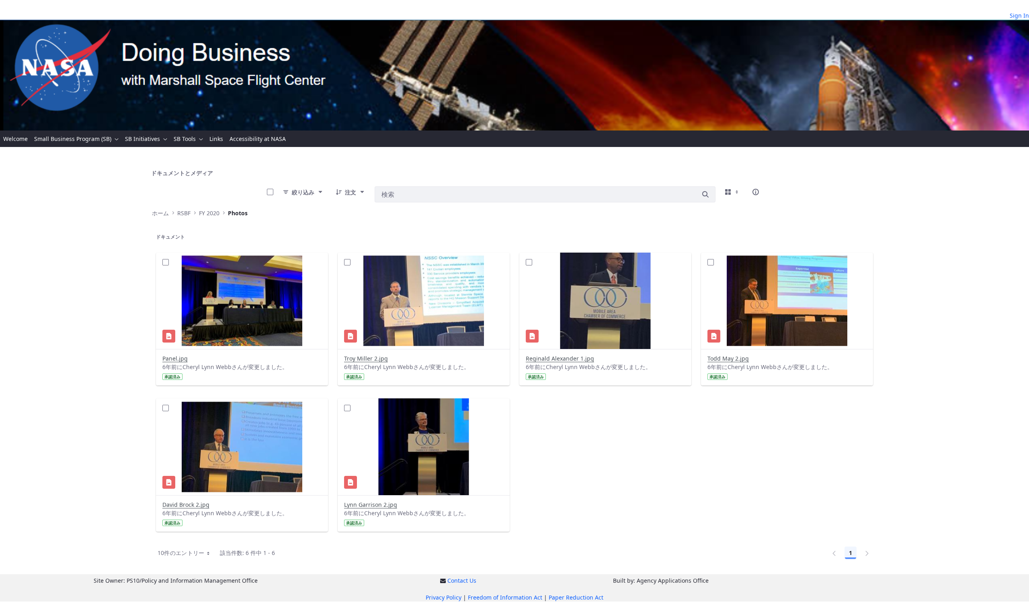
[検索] (705, 194)
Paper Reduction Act (576, 597)
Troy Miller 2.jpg (366, 358)
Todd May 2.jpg (728, 358)
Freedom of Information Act (505, 597)
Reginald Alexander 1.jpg (560, 358)
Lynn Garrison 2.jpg (370, 504)
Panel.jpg (175, 358)
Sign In (1019, 15)
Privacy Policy (443, 597)
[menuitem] (15, 139)
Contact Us (461, 580)
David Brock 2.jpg (185, 504)
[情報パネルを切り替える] (755, 192)
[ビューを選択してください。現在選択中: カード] (732, 192)
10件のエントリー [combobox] (181, 553)
